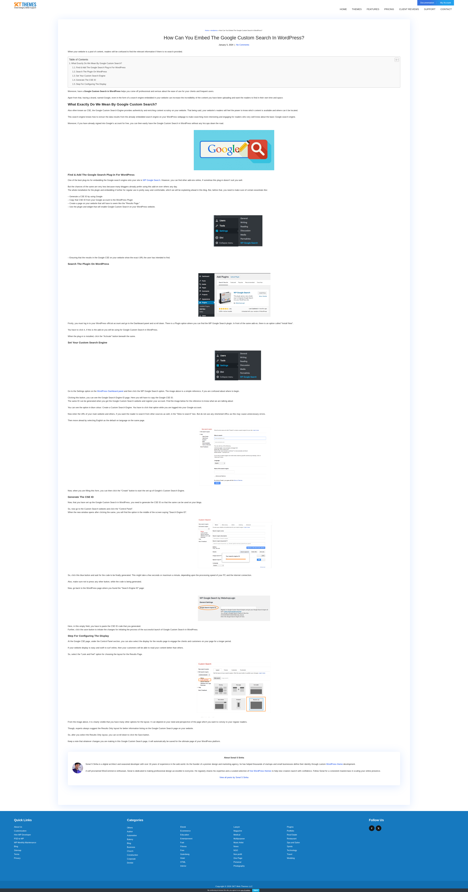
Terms (16, 854)
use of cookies (245, 890)
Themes (357, 9)
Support (429, 9)
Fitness (183, 846)
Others (130, 828)
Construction (132, 855)
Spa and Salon (293, 843)
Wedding (291, 858)
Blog (16, 846)
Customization (20, 831)
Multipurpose (239, 839)
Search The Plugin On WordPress (91, 71)
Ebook (183, 827)
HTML (183, 862)
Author (130, 832)
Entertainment (186, 839)
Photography (239, 866)
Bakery (130, 839)
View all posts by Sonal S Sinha (233, 777)
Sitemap (17, 850)
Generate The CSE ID (86, 80)
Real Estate (292, 835)
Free (182, 850)
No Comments (242, 45)
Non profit (238, 854)
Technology (292, 850)
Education (184, 835)
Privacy (17, 858)
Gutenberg (184, 854)
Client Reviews (409, 9)
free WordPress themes (260, 771)
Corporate (131, 859)
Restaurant (291, 839)
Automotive (132, 835)
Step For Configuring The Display (91, 84)
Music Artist (238, 843)
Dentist (130, 863)
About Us (18, 827)
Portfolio (290, 831)
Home (343, 9)
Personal (237, 862)
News (236, 846)
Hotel (182, 858)
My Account (445, 3)
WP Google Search (151, 180)
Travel (289, 854)
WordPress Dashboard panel (110, 391)
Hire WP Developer (22, 835)
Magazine (238, 831)
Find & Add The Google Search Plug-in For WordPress (101, 67)
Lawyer (237, 827)
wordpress (214, 30)
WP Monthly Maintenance (25, 843)
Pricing (389, 9)
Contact (446, 9)
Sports (289, 846)
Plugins (290, 827)
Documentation (427, 3)
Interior (183, 866)
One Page (238, 858)
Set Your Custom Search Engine (90, 76)
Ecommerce (185, 831)
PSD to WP (19, 839)
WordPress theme (334, 764)
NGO (236, 850)
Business (131, 847)
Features (373, 9)
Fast (182, 843)
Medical (237, 835)
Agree (256, 890)
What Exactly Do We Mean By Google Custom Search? (96, 63)
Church (130, 851)
